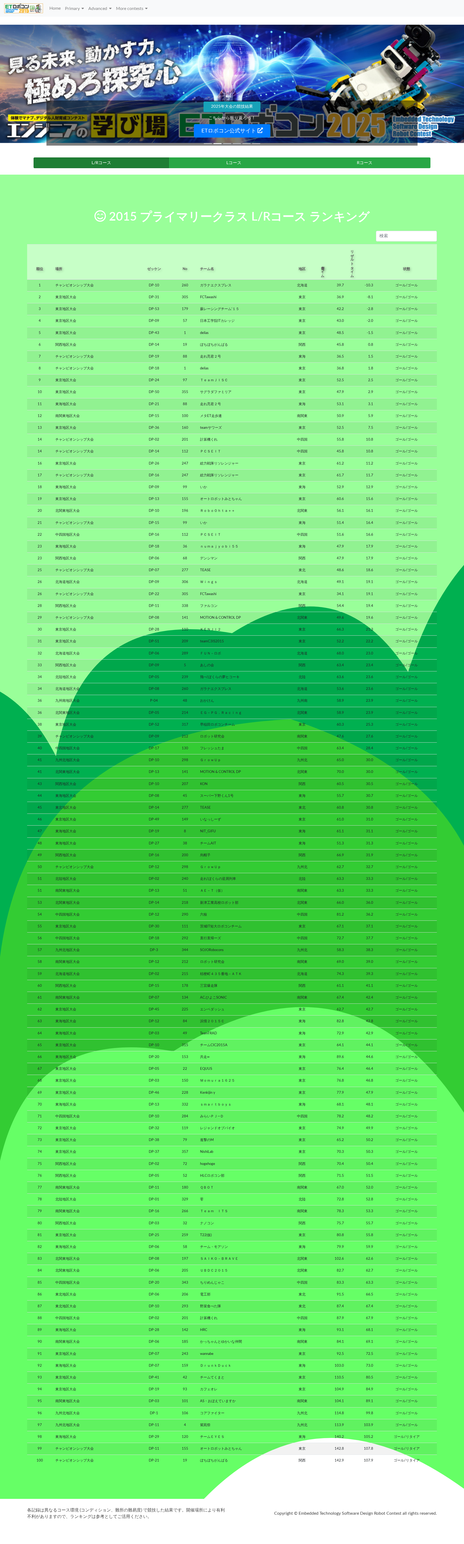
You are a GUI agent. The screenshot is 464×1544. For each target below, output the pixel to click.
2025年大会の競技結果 (232, 107)
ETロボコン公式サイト (229, 131)
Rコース (364, 163)
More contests (129, 8)
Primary (72, 8)
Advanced (97, 8)
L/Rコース (101, 163)
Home (55, 8)
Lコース (233, 163)
